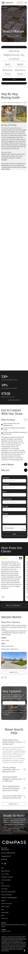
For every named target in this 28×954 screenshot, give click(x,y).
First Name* (5, 477)
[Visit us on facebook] (2, 864)
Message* (5, 513)
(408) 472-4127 (5, 931)
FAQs (2, 915)
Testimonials (4, 912)
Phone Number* (7, 499)
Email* (4, 491)
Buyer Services (5, 871)
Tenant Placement (6, 903)
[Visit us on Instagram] (5, 864)
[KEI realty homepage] (8, 3)
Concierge (4, 889)
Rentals (3, 900)
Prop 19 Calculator (6, 894)
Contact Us (4, 918)
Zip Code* (5, 506)
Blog (2, 909)
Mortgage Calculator (7, 877)
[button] (25, 2)
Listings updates (6, 880)
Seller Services (5, 886)
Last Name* (5, 484)
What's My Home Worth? (8, 892)
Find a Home (5, 874)
